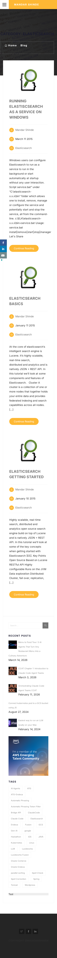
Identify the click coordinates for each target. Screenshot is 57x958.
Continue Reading (24, 248)
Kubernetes (16, 843)
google (27, 830)
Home (12, 45)
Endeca (14, 824)
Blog (24, 45)
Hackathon (16, 836)
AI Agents (15, 788)
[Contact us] (3, 255)
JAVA (40, 836)
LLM (13, 849)
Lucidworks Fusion (20, 855)
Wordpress (30, 885)
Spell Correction (18, 879)
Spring (36, 879)
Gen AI (14, 830)
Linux (31, 843)
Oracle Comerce (18, 861)
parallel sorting (18, 873)
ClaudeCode (34, 812)
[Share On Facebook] (3, 242)
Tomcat (14, 885)
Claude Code (17, 818)
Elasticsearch (23, 148)
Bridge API (16, 812)
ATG (29, 788)
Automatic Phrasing (20, 800)
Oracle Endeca (18, 867)
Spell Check (37, 873)
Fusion (28, 824)
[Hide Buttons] (1, 260)
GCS (41, 824)
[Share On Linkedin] (3, 249)
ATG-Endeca (17, 794)
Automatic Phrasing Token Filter (26, 806)
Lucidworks (27, 849)
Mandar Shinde (26, 4)
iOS (29, 836)
